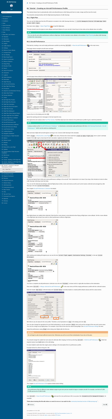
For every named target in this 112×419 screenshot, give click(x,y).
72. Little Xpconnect (6, 185)
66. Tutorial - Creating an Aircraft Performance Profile (10, 166)
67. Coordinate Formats (7, 173)
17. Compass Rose (6, 52)
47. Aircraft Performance (7, 120)
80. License (4, 203)
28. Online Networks (7, 77)
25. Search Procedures (7, 70)
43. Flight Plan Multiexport (8, 111)
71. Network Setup (6, 182)
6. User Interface (6, 27)
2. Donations (5, 18)
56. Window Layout (6, 140)
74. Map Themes (6, 189)
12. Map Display (6, 41)
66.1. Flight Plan (7, 169)
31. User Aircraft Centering (8, 84)
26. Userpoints (5, 72)
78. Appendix (5, 198)
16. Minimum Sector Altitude (8, 50)
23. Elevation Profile (6, 66)
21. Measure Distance (7, 61)
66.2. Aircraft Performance (9, 171)
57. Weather (5, 142)
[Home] (27, 3)
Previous (31, 404)
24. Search (4, 68)
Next (104, 404)
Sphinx (46, 415)
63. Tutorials (5, 157)
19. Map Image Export (7, 57)
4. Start (3, 23)
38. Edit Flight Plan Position (8, 99)
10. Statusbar (5, 36)
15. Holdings (5, 48)
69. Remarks (5, 178)
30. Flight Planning (6, 81)
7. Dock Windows (6, 30)
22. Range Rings (6, 63)
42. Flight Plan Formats (7, 108)
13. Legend (4, 43)
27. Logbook (5, 75)
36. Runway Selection (7, 95)
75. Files (4, 191)
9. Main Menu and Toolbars (8, 34)
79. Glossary (5, 200)
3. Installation (5, 21)
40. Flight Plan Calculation (8, 104)
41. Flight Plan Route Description (10, 106)
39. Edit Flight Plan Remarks (8, 102)
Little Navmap (12, 2)
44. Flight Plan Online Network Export (11, 113)
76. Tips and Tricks (6, 194)
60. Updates (5, 149)
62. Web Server (5, 155)
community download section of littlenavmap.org (84, 401)
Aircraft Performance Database (48, 126)
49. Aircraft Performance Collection (10, 124)
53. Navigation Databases (8, 133)
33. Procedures (5, 88)
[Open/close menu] (0, 165)
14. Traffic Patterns (6, 45)
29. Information (5, 79)
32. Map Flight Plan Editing (8, 86)
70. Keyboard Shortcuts (7, 180)
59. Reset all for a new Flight (9, 147)
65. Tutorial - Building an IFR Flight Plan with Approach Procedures (11, 162)
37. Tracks (4, 97)
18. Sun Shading (6, 54)
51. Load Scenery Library (8, 129)
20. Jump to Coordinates (8, 59)
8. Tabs (3, 32)
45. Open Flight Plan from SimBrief (10, 115)
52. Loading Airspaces (7, 131)
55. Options (4, 138)
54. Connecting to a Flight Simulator (10, 135)
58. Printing (4, 144)
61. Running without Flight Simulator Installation (10, 152)
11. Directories (5, 39)
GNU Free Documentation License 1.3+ (63, 413)
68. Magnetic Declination (8, 176)
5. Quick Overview (6, 25)
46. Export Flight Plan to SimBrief (10, 117)
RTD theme (57, 415)
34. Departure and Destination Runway (11, 90)
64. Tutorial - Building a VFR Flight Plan (11, 159)
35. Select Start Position (7, 93)
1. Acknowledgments (7, 16)
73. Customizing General (8, 187)
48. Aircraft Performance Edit (9, 122)
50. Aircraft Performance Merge (9, 126)
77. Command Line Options (8, 196)
